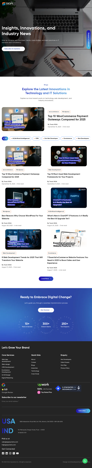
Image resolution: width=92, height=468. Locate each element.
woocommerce (54, 112)
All (6, 138)
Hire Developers (83, 138)
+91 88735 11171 (22, 432)
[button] (46, 279)
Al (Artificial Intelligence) (21, 138)
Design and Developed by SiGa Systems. (76, 462)
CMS (37, 138)
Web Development (54, 170)
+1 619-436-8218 (58, 421)
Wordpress (65, 112)
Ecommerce (68, 138)
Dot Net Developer (51, 138)
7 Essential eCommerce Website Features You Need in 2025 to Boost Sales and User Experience (67, 260)
